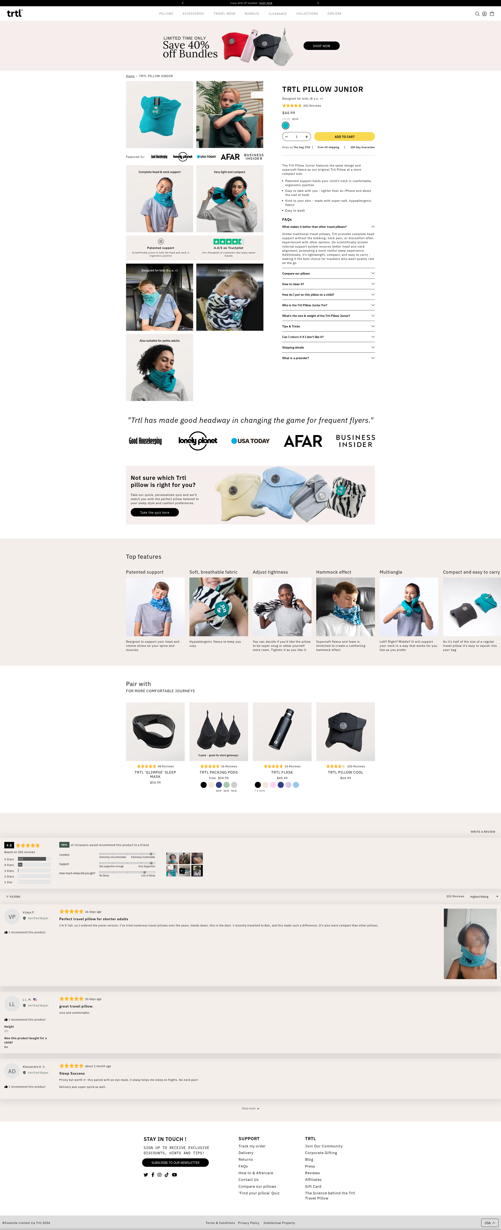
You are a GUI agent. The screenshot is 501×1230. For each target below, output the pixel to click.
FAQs (243, 1166)
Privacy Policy (249, 1223)
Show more (249, 1108)
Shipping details (293, 347)
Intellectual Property (279, 1223)
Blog (309, 1159)
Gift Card (313, 1186)
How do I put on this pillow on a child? (308, 294)
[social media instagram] (160, 1174)
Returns (246, 1159)
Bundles (252, 13)
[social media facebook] (152, 1174)
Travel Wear (224, 13)
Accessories (193, 13)
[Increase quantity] (307, 136)
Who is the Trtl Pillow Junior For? (304, 305)
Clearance (278, 13)
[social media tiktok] (167, 1174)
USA (488, 1223)
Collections (307, 13)
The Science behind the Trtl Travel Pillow (330, 1195)
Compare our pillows (296, 273)
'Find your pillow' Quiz (259, 1192)
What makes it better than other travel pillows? (314, 226)
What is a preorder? (295, 358)
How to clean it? (293, 284)
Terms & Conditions (220, 1223)
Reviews (312, 1172)
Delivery (246, 1152)
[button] (477, 13)
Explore (335, 13)
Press (310, 1166)
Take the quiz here (154, 512)
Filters (14, 896)
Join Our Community (324, 1145)
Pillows (166, 13)
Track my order (252, 1145)
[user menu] (484, 13)
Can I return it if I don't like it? (302, 337)
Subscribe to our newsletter (175, 1162)
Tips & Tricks (291, 326)
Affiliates (313, 1179)
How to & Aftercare (256, 1172)
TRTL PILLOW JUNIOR (156, 76)
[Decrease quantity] (286, 136)
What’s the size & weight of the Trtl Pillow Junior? (316, 316)
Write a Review (483, 832)
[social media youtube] (174, 1174)
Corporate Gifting (321, 1152)
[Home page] (15, 13)
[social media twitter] (146, 1174)
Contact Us (249, 1179)
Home (130, 76)
